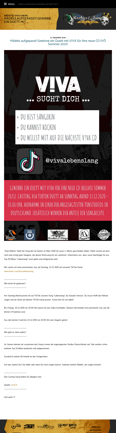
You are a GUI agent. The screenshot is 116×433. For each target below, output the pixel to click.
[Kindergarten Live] (46, 426)
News (24, 16)
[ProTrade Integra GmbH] (29, 426)
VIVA (17, 16)
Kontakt (96, 427)
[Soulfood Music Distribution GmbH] (16, 426)
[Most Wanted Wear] (67, 426)
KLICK (14, 385)
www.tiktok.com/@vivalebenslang (18, 271)
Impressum (95, 430)
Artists (8, 16)
